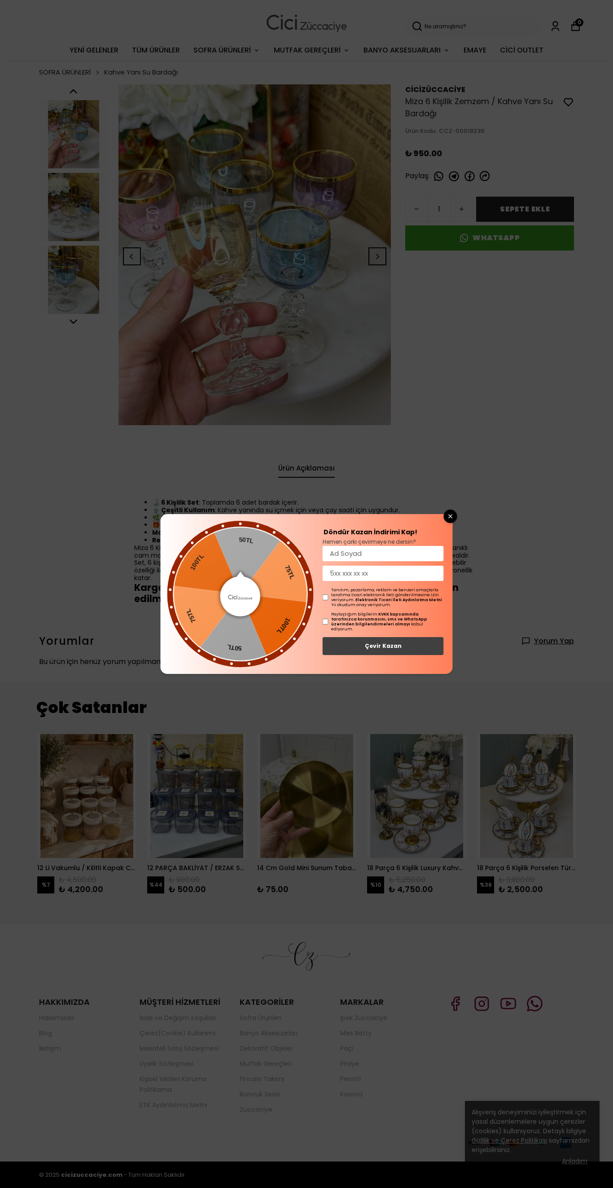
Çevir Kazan (383, 646)
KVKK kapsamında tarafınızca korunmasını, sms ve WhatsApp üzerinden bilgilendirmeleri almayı (379, 619)
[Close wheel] (450, 516)
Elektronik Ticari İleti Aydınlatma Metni (398, 600)
